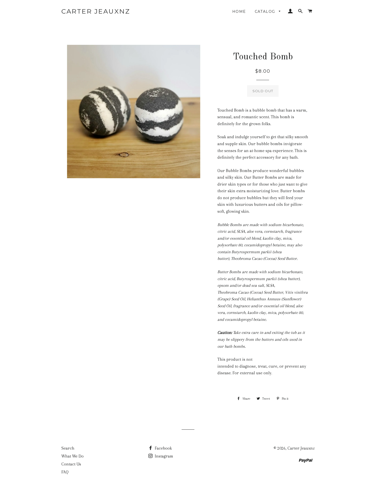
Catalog (266, 11)
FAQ (65, 472)
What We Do (72, 456)
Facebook (163, 448)
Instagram (163, 456)
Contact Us (71, 464)
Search (67, 448)
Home (239, 11)
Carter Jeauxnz (95, 11)
